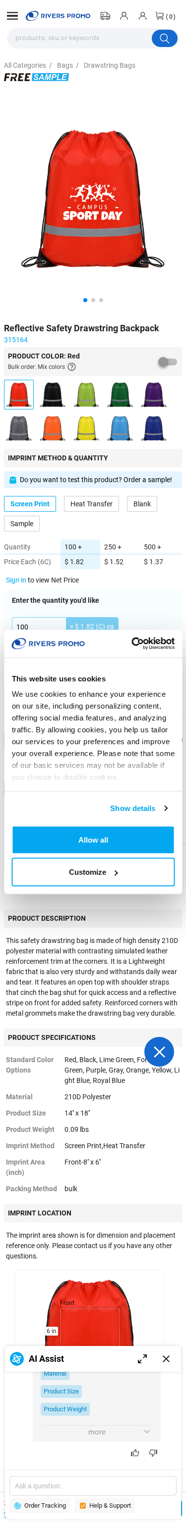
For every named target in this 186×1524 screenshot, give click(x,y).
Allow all (93, 839)
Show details (132, 808)
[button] (12, 15)
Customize (87, 872)
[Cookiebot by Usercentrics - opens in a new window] (132, 643)
